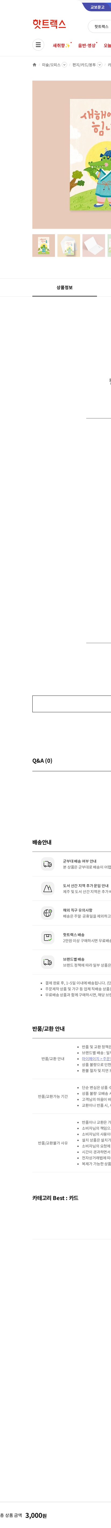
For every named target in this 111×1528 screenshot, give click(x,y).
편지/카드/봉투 (84, 64)
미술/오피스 (51, 64)
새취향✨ (61, 45)
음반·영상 (86, 45)
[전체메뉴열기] (38, 45)
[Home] (34, 65)
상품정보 (64, 287)
